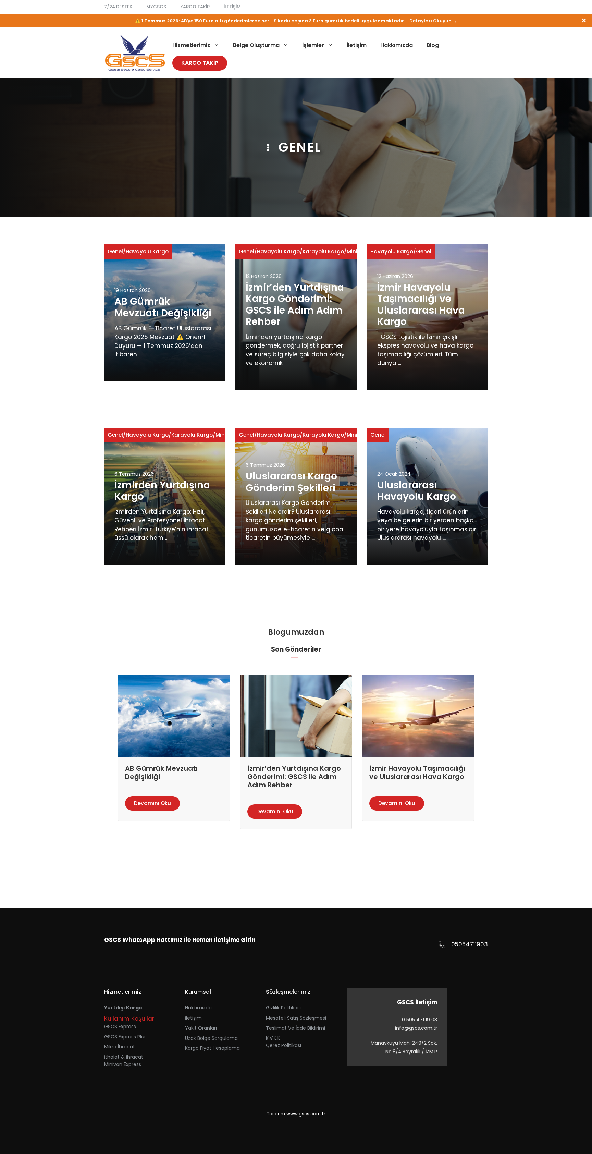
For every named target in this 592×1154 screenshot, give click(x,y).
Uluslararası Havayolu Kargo (416, 490)
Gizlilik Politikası (283, 1007)
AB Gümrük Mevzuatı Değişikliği (162, 307)
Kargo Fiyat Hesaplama (212, 1048)
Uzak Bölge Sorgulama (211, 1038)
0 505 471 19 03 (419, 1019)
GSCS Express (120, 1026)
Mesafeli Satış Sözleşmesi (296, 1018)
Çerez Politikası (283, 1045)
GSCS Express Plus (125, 1036)
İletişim (232, 6)
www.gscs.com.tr (305, 1113)
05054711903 (469, 944)
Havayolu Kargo (147, 251)
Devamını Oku (152, 803)
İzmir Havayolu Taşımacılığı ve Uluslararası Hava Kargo (421, 305)
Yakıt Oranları (201, 1027)
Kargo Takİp (199, 63)
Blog (433, 45)
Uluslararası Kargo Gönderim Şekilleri (291, 482)
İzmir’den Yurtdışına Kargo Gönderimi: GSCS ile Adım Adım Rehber (295, 305)
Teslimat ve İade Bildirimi (295, 1027)
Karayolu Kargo (323, 251)
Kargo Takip (195, 6)
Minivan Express (122, 1064)
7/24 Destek (118, 6)
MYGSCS (156, 6)
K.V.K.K (273, 1038)
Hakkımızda (396, 45)
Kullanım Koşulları (130, 1019)
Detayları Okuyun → (433, 20)
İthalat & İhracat (123, 1057)
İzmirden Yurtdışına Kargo (162, 490)
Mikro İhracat (119, 1046)
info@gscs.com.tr (416, 1027)
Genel (115, 251)
